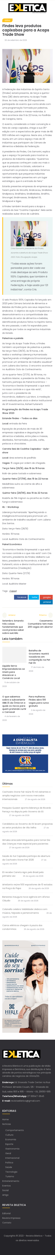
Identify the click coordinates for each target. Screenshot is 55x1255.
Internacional (12, 1158)
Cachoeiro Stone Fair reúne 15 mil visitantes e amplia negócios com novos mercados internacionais (26, 795)
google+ (47, 597)
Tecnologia (11, 1171)
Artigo (5, 1194)
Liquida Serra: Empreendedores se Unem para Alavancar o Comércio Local (13, 672)
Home (5, 1119)
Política (9, 1162)
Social (5, 1190)
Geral (7, 20)
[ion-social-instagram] (30, 1246)
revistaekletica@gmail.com (25, 1100)
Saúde (8, 1167)
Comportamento (14, 1130)
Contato (6, 1222)
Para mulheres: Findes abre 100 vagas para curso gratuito (39, 701)
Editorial (6, 1213)
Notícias (6, 1124)
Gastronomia (12, 1148)
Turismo (9, 1176)
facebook (21, 597)
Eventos (6, 1185)
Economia (10, 1139)
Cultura (9, 1134)
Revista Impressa (11, 1218)
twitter (34, 597)
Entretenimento (10, 1181)
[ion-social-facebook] (24, 1246)
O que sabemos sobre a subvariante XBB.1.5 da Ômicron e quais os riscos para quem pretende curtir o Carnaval (14, 704)
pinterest (47, 602)
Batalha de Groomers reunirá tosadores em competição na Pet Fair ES (39, 656)
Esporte (9, 1144)
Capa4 (12, 591)
